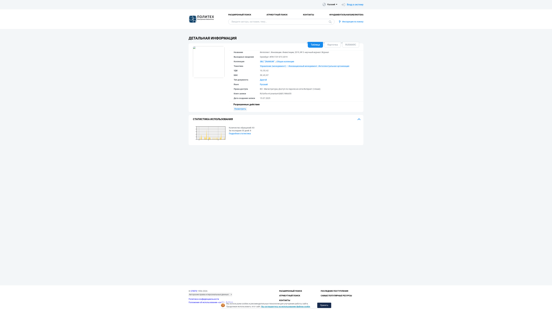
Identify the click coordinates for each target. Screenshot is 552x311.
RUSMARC (350, 44)
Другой (263, 80)
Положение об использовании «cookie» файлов (211, 302)
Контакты (308, 15)
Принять (324, 305)
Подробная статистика (240, 133)
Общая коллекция (285, 61)
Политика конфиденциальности (204, 299)
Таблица (315, 44)
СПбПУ (194, 291)
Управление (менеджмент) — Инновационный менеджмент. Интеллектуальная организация (304, 66)
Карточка (332, 44)
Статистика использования (213, 119)
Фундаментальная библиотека (346, 15)
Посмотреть (240, 109)
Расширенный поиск (239, 15)
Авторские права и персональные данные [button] (209, 294)
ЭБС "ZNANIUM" (267, 61)
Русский (264, 84)
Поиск (329, 22)
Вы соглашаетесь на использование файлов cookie (285, 306)
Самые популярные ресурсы (336, 295)
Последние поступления (334, 291)
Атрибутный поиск (277, 15)
